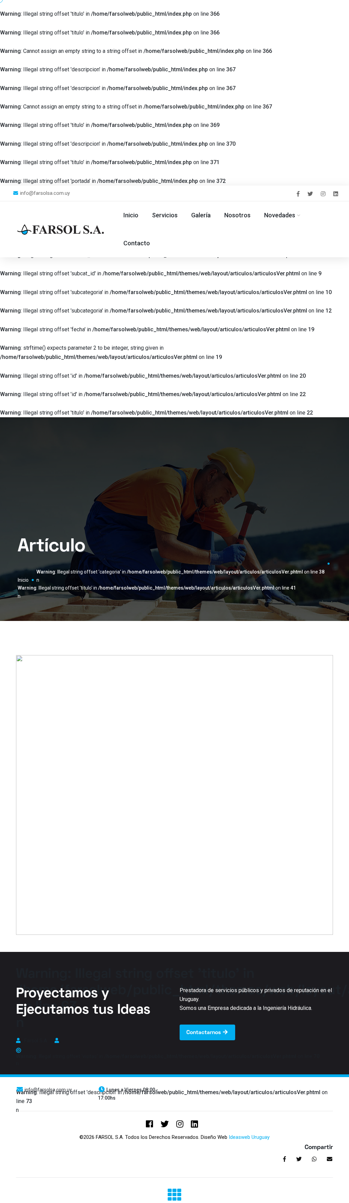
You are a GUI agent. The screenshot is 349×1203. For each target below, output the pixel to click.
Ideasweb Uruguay (249, 1137)
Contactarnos (204, 1032)
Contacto (136, 243)
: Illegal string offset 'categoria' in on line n (180, 576)
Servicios (165, 215)
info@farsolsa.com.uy (44, 193)
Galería (201, 215)
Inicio (130, 215)
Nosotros (237, 215)
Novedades (279, 215)
